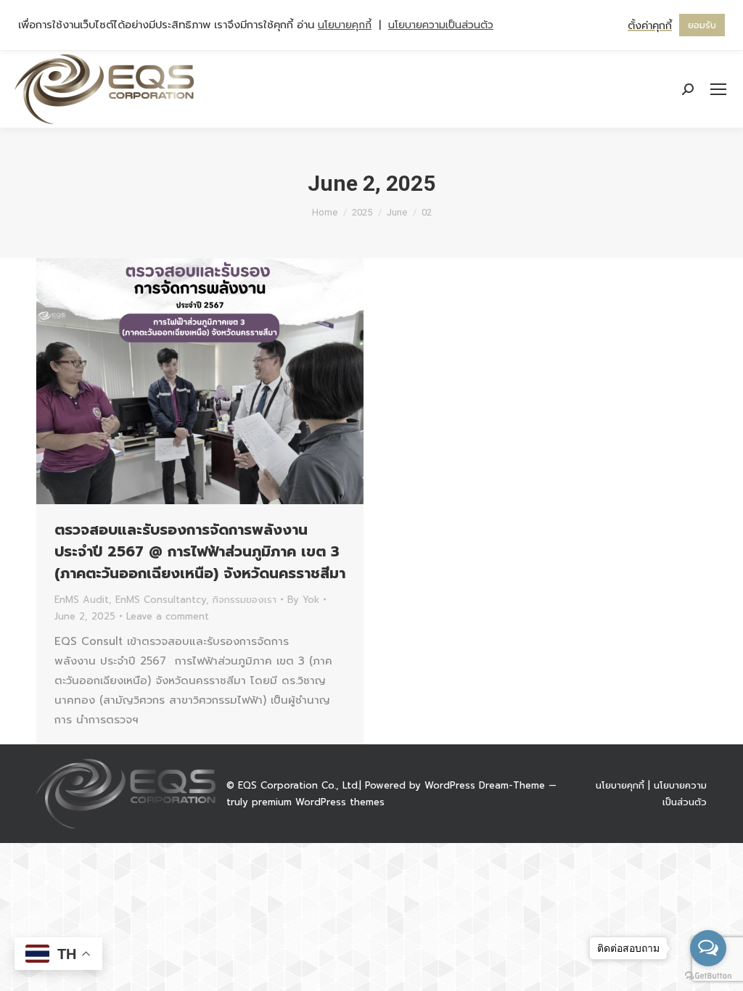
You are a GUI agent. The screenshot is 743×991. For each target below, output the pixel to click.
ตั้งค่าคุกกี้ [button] (650, 25)
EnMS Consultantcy (160, 599)
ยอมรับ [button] (702, 25)
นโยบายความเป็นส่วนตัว (440, 25)
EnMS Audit (81, 599)
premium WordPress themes (318, 802)
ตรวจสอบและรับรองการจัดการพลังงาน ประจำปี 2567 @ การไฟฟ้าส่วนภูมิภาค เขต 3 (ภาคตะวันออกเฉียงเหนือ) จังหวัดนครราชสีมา (199, 551)
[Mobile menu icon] (718, 89)
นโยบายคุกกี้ (620, 785)
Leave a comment (167, 616)
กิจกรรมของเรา (244, 599)
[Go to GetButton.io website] (708, 976)
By (303, 599)
